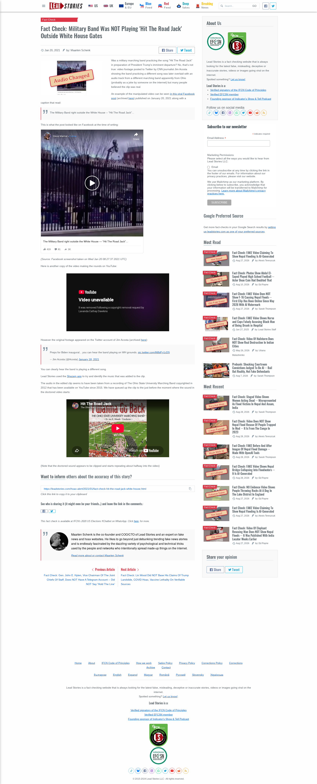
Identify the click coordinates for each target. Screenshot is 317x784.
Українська (216, 674)
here (131, 98)
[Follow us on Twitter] (243, 113)
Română (164, 674)
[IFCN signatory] (158, 735)
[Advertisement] (118, 618)
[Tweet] (273, 6)
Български (100, 674)
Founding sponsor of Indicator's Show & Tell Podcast (240, 98)
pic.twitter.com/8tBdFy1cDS (154, 352)
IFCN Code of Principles (116, 663)
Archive (150, 667)
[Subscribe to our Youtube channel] (250, 113)
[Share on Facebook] (44, 511)
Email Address (216, 138)
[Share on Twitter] (52, 511)
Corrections (236, 663)
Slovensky (198, 674)
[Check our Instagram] (230, 113)
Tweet (187, 50)
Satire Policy (165, 663)
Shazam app (74, 376)
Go (254, 5)
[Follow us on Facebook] (223, 113)
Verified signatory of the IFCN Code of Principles (238, 89)
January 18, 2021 (89, 359)
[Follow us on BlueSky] (216, 113)
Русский (180, 674)
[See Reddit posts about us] (257, 113)
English (117, 674)
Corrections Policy (212, 663)
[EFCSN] (158, 756)
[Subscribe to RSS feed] (264, 113)
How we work (144, 663)
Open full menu (44, 6)
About (91, 663)
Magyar (148, 674)
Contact (166, 667)
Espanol (132, 674)
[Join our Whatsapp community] (237, 113)
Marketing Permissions (220, 154)
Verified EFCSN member (224, 94)
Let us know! (238, 79)
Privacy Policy (187, 663)
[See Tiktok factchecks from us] (209, 113)
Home (78, 663)
